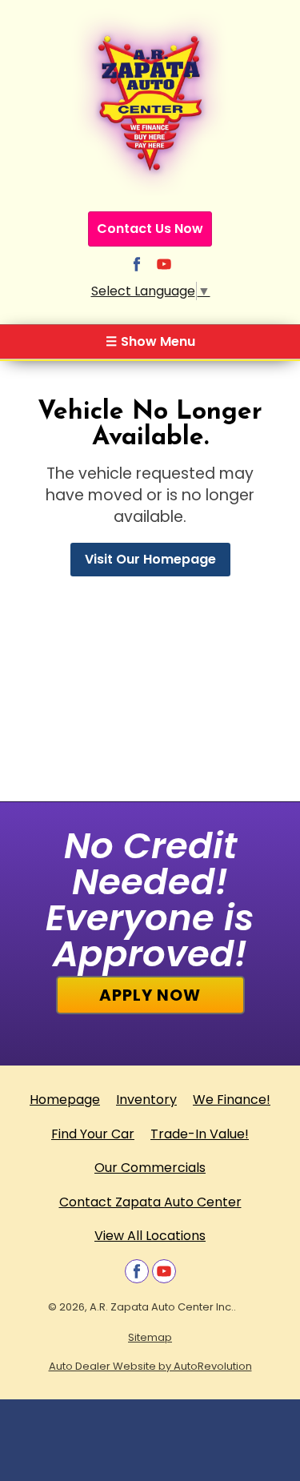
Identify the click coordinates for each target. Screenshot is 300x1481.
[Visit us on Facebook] (137, 264)
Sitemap (150, 1337)
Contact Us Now (150, 228)
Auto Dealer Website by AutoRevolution (150, 1366)
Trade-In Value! (199, 1134)
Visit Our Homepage (150, 559)
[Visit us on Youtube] (164, 264)
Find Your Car (92, 1134)
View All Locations (150, 1235)
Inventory (146, 1099)
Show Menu (150, 341)
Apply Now (150, 995)
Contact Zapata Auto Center (150, 1202)
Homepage (65, 1099)
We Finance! (231, 1099)
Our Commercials (150, 1167)
